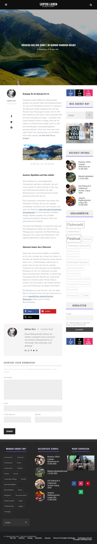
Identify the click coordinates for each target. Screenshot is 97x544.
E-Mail (68, 314)
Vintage (7, 512)
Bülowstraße (73, 273)
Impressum (48, 538)
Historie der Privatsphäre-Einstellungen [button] (64, 538)
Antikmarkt (73, 231)
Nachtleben (9, 490)
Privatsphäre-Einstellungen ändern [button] (82, 539)
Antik (85, 295)
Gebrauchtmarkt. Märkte (78, 279)
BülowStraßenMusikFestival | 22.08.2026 (57, 472)
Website (38, 414)
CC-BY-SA (49, 164)
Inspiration (8, 468)
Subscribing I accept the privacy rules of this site (78, 324)
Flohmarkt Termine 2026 (78, 284)
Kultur (6, 474)
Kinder (20, 468)
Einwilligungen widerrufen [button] (85, 538)
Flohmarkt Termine (77, 262)
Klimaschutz (73, 295)
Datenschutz (38, 538)
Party (20, 490)
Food (19, 463)
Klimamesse (73, 251)
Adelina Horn (11, 101)
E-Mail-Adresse (10, 414)
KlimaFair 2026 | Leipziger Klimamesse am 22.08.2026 (85, 165)
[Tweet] (11, 122)
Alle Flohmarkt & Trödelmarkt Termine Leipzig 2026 (85, 189)
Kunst (16, 474)
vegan (20, 506)
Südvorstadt (9, 501)
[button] (31, 311)
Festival (73, 238)
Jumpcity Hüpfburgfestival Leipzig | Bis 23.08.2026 (85, 201)
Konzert (87, 239)
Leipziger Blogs (10, 479)
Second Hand (21, 495)
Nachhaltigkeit (10, 484)
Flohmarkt (75, 225)
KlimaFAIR (72, 290)
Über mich (13, 538)
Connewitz (8, 457)
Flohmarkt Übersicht (78, 245)
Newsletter (22, 538)
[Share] (11, 116)
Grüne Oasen (43, 49)
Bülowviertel (73, 256)
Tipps (20, 501)
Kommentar (8, 377)
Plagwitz (7, 495)
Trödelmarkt (9, 506)
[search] (89, 115)
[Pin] (11, 127)
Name (6, 403)
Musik (23, 479)
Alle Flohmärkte (75, 268)
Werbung (30, 538)
